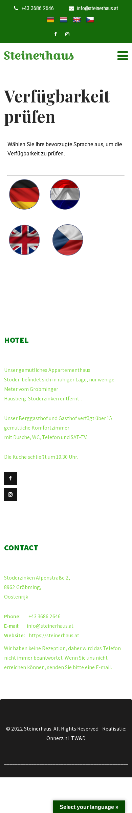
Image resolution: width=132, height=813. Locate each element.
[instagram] (67, 34)
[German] (50, 20)
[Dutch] (64, 20)
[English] (77, 20)
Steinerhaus (39, 55)
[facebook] (55, 34)
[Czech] (90, 20)
